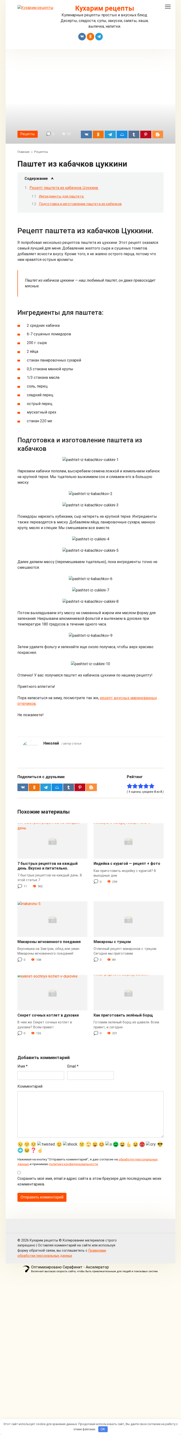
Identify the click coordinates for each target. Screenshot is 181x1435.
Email (72, 1066)
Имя (22, 1066)
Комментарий (29, 1086)
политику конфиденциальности (73, 1164)
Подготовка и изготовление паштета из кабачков (80, 204)
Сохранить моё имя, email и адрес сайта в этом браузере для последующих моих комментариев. (89, 1181)
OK (103, 1429)
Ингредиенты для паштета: (61, 196)
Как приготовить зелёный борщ (123, 1015)
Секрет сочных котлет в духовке (48, 1015)
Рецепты (28, 134)
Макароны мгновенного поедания (49, 941)
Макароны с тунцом (112, 941)
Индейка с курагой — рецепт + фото (127, 863)
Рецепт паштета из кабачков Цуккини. (64, 187)
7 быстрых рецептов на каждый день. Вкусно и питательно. (47, 865)
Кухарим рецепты (104, 8)
